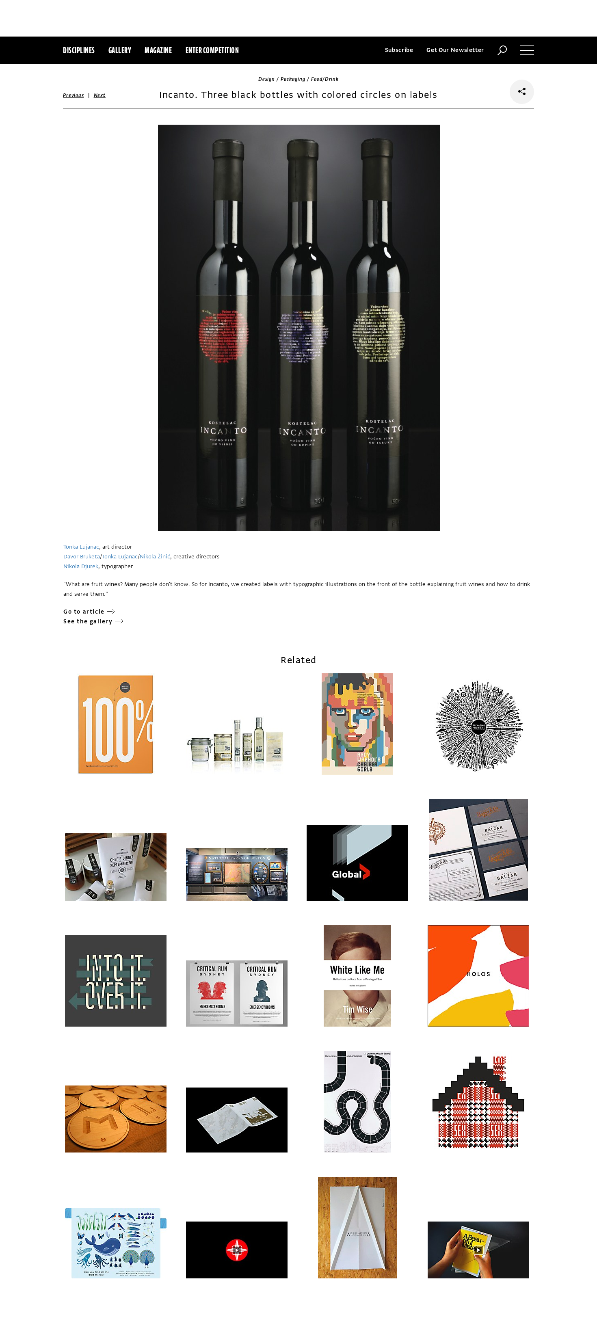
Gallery (120, 50)
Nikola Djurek (80, 566)
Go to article (84, 612)
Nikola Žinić (155, 556)
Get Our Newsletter (455, 50)
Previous (73, 95)
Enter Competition (212, 50)
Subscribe (399, 50)
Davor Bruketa (81, 556)
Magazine (158, 50)
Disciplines (79, 50)
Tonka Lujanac (81, 547)
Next (100, 95)
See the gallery (88, 621)
